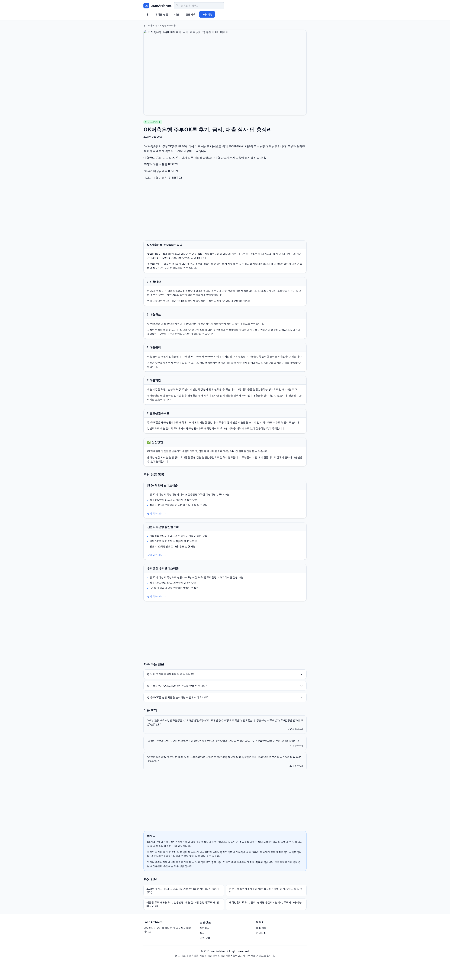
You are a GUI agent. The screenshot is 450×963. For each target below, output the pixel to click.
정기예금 (205, 928)
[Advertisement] (225, 210)
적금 (202, 933)
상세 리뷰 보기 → (156, 513)
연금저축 (190, 14)
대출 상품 (205, 937)
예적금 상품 (161, 14)
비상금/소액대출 (168, 25)
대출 (176, 14)
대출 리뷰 (207, 14)
